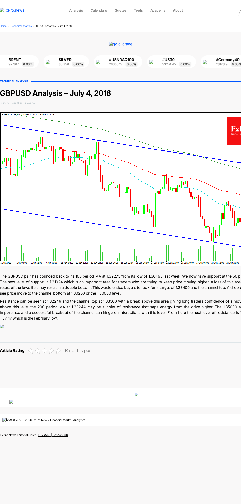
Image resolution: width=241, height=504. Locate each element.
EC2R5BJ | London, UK (53, 435)
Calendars (99, 10)
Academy (157, 10)
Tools (138, 10)
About (178, 10)
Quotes (120, 10)
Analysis (76, 10)
